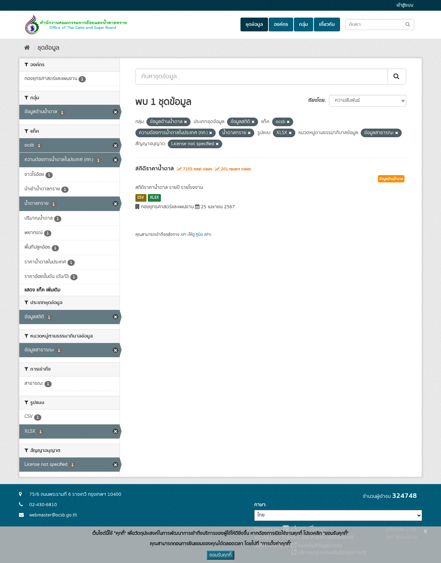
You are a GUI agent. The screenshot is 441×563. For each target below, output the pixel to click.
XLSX (154, 197)
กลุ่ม (303, 24)
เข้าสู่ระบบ (405, 5)
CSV (140, 197)
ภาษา (259, 504)
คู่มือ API (203, 235)
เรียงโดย (316, 100)
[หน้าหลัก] (27, 47)
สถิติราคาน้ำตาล (154, 168)
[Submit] (397, 76)
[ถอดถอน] (185, 122)
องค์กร (281, 24)
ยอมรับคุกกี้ (220, 555)
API (183, 235)
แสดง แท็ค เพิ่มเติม (42, 289)
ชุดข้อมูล (254, 24)
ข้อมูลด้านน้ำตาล (391, 179)
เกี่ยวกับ (327, 24)
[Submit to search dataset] (408, 24)
